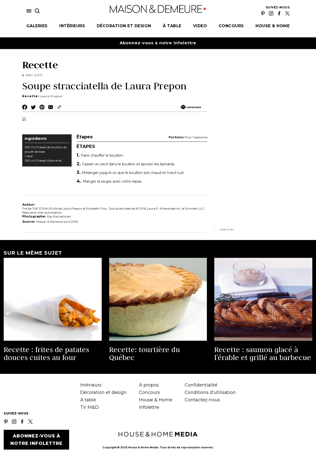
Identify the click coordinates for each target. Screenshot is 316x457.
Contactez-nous (202, 400)
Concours (231, 26)
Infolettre (149, 407)
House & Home (273, 26)
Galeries (37, 26)
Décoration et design (124, 26)
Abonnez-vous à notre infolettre (158, 43)
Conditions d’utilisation (210, 392)
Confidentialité (201, 385)
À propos (149, 385)
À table (172, 26)
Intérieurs (72, 26)
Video (200, 26)
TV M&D (89, 407)
